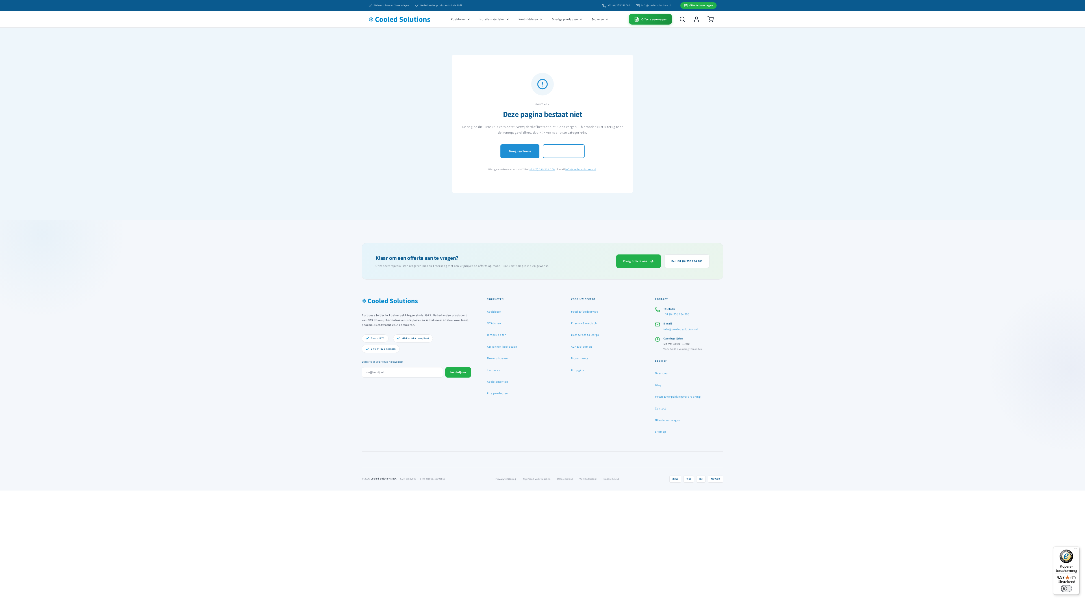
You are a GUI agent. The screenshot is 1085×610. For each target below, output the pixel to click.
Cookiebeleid (611, 479)
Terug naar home (520, 151)
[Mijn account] (696, 19)
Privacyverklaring (506, 479)
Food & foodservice (584, 311)
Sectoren (598, 19)
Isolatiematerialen (492, 19)
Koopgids (577, 370)
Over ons (661, 373)
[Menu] (1076, 549)
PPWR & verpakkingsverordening (677, 396)
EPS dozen (494, 323)
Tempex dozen (497, 335)
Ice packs (493, 370)
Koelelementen (497, 382)
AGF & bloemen (582, 346)
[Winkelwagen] (711, 19)
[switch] (1066, 588)
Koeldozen (458, 19)
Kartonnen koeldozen (502, 346)
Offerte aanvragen (667, 420)
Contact (660, 408)
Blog (658, 385)
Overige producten (565, 19)
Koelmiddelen (528, 19)
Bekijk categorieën (563, 151)
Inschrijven (458, 372)
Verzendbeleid (588, 479)
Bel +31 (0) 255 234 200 (686, 261)
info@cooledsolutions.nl (656, 5)
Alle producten (497, 393)
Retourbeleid (565, 479)
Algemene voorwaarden (536, 479)
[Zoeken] (682, 19)
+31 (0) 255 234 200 (619, 5)
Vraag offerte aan (635, 261)
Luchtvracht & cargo (585, 335)
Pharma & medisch (584, 323)
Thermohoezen (497, 358)
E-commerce (580, 358)
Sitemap (660, 431)
